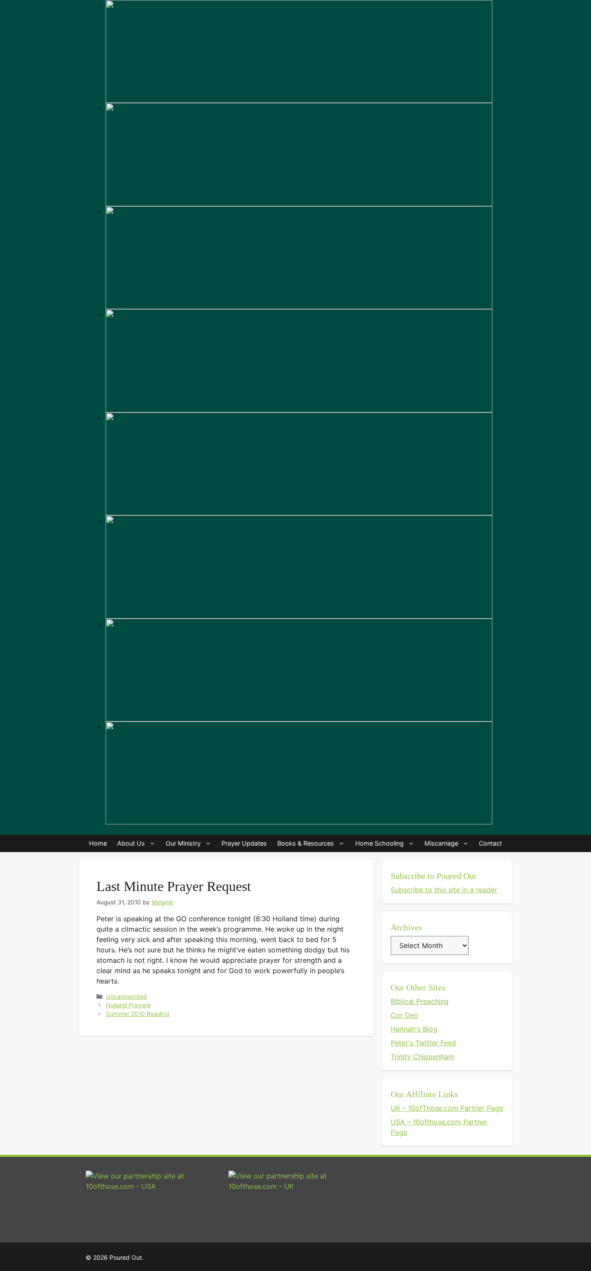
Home (98, 843)
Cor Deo (404, 1015)
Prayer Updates (244, 843)
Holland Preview (128, 1005)
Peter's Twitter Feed (423, 1042)
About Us (131, 843)
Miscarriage (441, 843)
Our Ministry (183, 843)
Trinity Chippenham (422, 1056)
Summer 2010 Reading (137, 1013)
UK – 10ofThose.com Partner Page (447, 1108)
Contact (490, 843)
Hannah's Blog (414, 1029)
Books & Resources (305, 843)
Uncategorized (126, 996)
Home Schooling (379, 843)
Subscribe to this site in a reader (444, 889)
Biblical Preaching (420, 1001)
